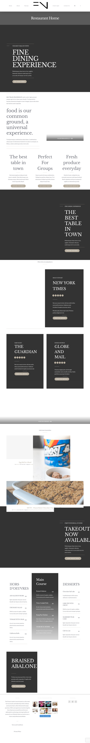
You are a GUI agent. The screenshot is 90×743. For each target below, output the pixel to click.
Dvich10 (17, 464)
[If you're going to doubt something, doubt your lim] (35, 704)
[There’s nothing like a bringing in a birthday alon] (55, 704)
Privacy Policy (17, 731)
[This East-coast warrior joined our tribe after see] (42, 711)
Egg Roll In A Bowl (25, 462)
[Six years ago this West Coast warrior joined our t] (48, 711)
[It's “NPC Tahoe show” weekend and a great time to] (48, 704)
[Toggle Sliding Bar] (69, 5)
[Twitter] (72, 701)
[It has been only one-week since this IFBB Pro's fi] (42, 704)
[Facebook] (69, 701)
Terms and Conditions (17, 725)
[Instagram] (76, 701)
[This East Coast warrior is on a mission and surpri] (35, 711)
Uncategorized (32, 464)
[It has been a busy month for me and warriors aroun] (55, 711)
